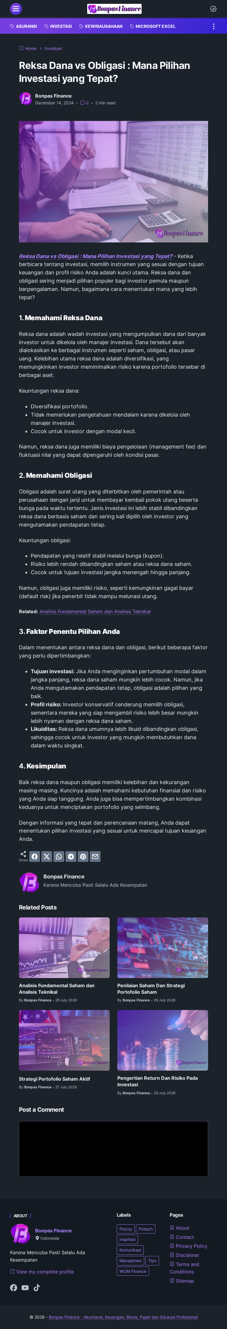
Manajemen (130, 1260)
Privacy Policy (190, 1246)
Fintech (146, 1228)
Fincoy (125, 1228)
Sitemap (184, 1281)
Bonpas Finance (53, 1231)
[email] (95, 856)
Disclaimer (186, 1255)
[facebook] (34, 856)
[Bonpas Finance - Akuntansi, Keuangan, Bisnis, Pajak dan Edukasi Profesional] (114, 9)
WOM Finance (132, 1271)
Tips (152, 1260)
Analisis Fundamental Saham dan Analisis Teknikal (95, 611)
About (181, 1228)
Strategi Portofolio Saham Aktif (54, 1079)
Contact (184, 1237)
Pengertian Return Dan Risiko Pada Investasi (157, 1081)
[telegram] (71, 856)
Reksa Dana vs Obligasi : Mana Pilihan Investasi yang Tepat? (95, 256)
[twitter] (46, 856)
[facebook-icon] (13, 1288)
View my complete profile (44, 1272)
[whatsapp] (58, 856)
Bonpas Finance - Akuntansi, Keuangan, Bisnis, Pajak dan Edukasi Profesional (123, 1317)
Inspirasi (127, 1239)
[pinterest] (83, 856)
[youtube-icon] (25, 1288)
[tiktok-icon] (36, 1288)
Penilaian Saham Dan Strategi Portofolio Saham (151, 988)
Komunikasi (130, 1249)
